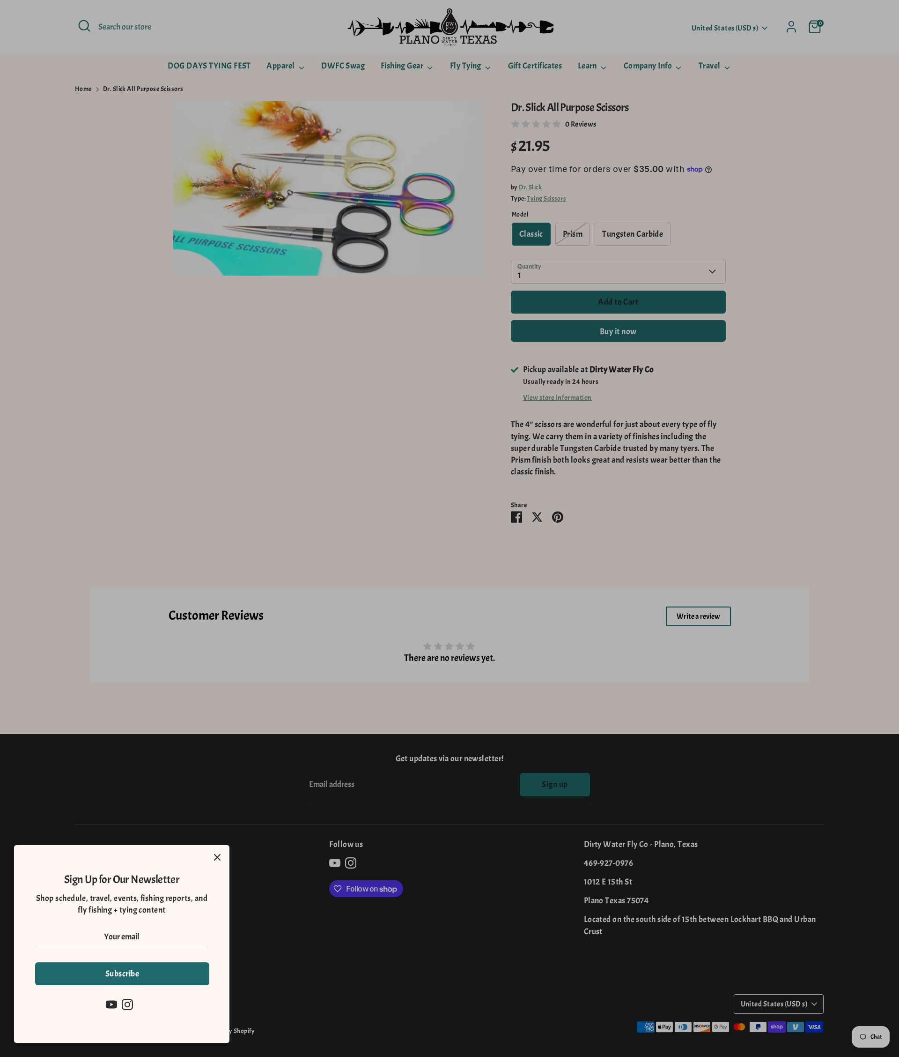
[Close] (217, 857)
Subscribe (122, 973)
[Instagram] (127, 1004)
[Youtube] (111, 1004)
